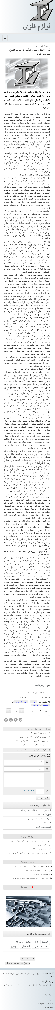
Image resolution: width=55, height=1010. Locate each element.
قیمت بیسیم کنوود (43, 827)
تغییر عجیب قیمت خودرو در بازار (42, 849)
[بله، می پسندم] (21, 710)
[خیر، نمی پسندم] (8, 710)
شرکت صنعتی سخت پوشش (39, 818)
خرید (35, 946)
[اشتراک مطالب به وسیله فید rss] (6, 719)
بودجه (9, 384)
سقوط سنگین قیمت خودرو (43, 845)
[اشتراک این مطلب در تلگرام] (20, 719)
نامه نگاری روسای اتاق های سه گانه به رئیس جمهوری (35, 737)
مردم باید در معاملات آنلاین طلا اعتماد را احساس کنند (35, 745)
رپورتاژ (19, 941)
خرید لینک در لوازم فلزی (45, 1004)
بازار (36, 941)
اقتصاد (29, 570)
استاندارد (25, 946)
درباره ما (50, 1000)
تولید (28, 941)
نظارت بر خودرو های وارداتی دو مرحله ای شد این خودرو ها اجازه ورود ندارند (29, 853)
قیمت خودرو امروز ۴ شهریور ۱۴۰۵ (40, 733)
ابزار (33, 702)
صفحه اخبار (26, 959)
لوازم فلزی (36, 27)
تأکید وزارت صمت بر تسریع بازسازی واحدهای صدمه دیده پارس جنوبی (31, 878)
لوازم (37, 114)
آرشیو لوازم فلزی (48, 1007)
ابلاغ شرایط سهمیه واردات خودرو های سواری (38, 871)
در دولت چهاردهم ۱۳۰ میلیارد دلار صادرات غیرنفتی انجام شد (33, 741)
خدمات (44, 946)
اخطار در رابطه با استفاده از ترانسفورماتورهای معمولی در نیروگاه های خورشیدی (29, 841)
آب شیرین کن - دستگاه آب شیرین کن (35, 810)
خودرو (14, 946)
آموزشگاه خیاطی (44, 814)
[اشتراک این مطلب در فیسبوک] (16, 719)
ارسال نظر (42, 798)
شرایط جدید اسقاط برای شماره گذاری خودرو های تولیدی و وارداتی (32, 867)
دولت (8, 226)
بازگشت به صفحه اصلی (16, 963)
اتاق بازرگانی (21, 702)
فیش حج (47, 823)
